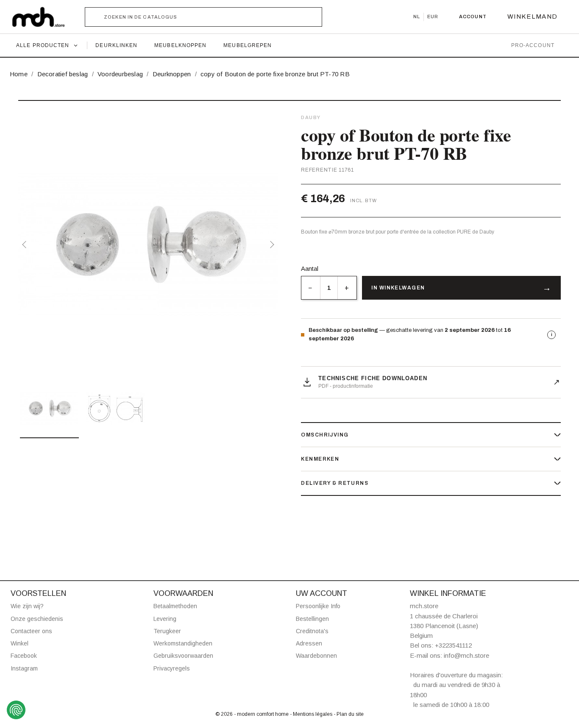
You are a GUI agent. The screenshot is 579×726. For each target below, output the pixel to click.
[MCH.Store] (42, 17)
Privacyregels (171, 668)
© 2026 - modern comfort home (252, 714)
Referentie (319, 170)
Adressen (309, 643)
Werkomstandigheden (182, 643)
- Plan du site (349, 714)
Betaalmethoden (175, 606)
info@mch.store (466, 655)
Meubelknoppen (180, 45)
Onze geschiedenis (37, 618)
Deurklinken (116, 45)
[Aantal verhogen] (347, 287)
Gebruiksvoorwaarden (183, 655)
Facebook (24, 655)
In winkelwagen (398, 288)
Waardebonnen (316, 655)
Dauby (311, 117)
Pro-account (532, 45)
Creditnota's (312, 631)
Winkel (19, 643)
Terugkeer (167, 631)
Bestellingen (312, 618)
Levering (164, 618)
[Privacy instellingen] (16, 710)
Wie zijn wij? (27, 606)
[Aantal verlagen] (310, 287)
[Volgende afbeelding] (270, 245)
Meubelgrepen (247, 45)
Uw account (321, 593)
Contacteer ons (31, 631)
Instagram (24, 668)
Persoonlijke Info (318, 606)
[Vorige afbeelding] (26, 245)
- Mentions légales (312, 714)
